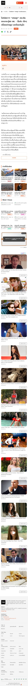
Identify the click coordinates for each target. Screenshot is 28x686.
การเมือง (6, 11)
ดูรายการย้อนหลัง (13, 626)
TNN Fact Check (13, 653)
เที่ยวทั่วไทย (12, 672)
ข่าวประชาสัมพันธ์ (22, 655)
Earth (9, 228)
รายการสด (3, 626)
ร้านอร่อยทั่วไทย (4, 672)
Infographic (21, 653)
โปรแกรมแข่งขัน (13, 662)
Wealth (11, 633)
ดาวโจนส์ (2, 655)
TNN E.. (23, 181)
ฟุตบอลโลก (21, 664)
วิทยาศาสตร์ (12, 648)
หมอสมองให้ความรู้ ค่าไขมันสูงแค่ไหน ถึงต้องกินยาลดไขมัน (21, 211)
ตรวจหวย (3, 674)
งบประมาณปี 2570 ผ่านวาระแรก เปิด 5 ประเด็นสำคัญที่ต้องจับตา (20, 193)
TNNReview (21, 672)
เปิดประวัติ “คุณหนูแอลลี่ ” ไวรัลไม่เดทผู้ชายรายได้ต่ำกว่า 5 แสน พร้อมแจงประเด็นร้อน (20, 226)
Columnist (12, 640)
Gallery (2, 657)
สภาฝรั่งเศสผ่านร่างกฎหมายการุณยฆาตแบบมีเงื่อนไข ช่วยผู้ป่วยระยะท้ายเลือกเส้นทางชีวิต (7, 178)
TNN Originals (22, 636)
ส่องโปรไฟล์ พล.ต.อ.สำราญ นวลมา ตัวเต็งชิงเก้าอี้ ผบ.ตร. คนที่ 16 (7, 211)
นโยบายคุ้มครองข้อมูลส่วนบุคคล (14, 683)
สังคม (9, 196)
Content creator (4, 640)
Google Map (3, 611)
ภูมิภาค (20, 651)
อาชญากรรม (3, 651)
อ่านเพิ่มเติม (14, 158)
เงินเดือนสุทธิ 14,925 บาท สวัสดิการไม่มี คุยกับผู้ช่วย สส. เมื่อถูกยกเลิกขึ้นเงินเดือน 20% (20, 178)
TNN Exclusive (13, 646)
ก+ (9, 8)
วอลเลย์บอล (3, 664)
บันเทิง (11, 651)
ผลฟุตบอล (3, 662)
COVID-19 (12, 655)
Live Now (21, 3)
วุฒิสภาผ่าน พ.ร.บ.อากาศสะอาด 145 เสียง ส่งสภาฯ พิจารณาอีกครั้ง (6, 193)
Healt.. (23, 214)
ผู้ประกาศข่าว (21, 626)
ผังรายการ (3, 628)
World (9, 181)
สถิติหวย (11, 674)
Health (20, 633)
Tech (2, 636)
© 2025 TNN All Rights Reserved (13, 684)
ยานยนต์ (2, 653)
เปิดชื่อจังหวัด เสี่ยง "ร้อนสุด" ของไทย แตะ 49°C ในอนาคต (7, 226)
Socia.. (23, 228)
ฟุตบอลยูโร (12, 664)
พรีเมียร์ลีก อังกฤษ (22, 662)
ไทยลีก (2, 667)
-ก (4, 7)
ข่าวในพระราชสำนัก (4, 646)
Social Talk (21, 648)
